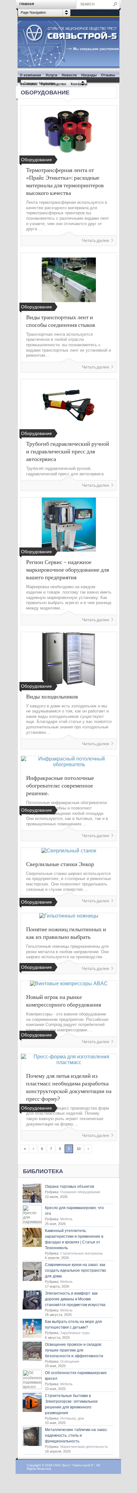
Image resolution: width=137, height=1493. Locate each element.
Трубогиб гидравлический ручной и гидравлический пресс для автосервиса (67, 451)
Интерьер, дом (72, 1418)
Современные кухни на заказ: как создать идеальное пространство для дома (75, 1270)
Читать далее (95, 240)
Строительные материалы (81, 1253)
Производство (53, 84)
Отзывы (108, 75)
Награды (89, 75)
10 (79, 1149)
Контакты (79, 84)
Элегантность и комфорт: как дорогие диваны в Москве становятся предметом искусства (75, 1299)
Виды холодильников (52, 696)
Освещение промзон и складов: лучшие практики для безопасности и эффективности (74, 1350)
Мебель (66, 1219)
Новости (69, 75)
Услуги (51, 75)
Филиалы (28, 84)
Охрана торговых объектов (69, 1186)
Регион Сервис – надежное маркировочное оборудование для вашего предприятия (67, 569)
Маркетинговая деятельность (84, 1446)
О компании (30, 75)
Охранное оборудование (80, 1192)
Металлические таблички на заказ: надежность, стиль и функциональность (76, 1435)
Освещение (69, 1361)
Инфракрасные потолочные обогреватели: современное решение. (60, 785)
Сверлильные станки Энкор (60, 863)
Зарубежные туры (75, 1333)
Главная (26, 4)
